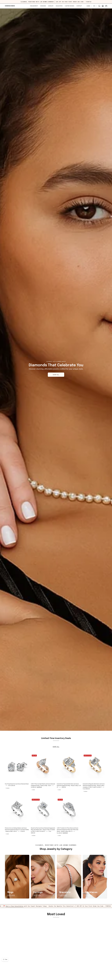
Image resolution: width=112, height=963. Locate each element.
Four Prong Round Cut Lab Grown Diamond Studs (17, 784)
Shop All (56, 374)
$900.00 (64, 787)
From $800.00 (89, 956)
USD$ (88, 6)
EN (94, 6)
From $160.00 (11, 785)
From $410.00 (19, 955)
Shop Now (11, 895)
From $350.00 (60, 956)
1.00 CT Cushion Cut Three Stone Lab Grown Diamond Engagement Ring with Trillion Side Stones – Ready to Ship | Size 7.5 (67, 829)
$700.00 (22, 831)
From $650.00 (86, 789)
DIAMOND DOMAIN (10, 6)
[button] (99, 6)
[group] (56, 1)
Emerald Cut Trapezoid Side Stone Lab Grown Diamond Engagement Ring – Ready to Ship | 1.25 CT (69, 785)
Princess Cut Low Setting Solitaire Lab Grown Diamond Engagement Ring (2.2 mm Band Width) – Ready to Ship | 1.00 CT (17, 829)
